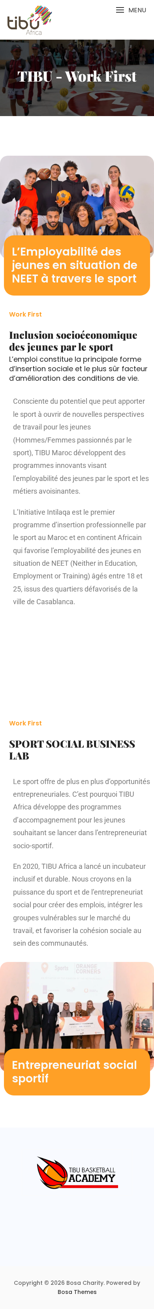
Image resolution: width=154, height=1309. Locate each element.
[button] (131, 10)
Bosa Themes (77, 1292)
